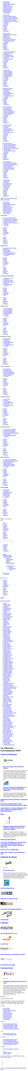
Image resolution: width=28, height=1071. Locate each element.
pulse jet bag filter (7, 730)
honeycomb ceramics (7, 714)
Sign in (8, 561)
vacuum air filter (6, 743)
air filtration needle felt (8, 666)
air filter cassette (6, 630)
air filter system (6, 605)
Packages (8, 558)
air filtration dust (6, 657)
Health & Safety (6, 5)
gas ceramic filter (7, 709)
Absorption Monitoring (8, 93)
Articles (5, 238)
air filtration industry (7, 661)
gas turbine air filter (7, 710)
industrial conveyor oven (8, 716)
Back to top (3, 996)
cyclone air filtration (7, 693)
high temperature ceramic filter (9, 712)
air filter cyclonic (6, 632)
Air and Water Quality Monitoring (10, 164)
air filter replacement (7, 648)
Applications (6, 31)
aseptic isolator (6, 677)
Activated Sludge (7, 149)
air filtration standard (7, 672)
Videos (4, 242)
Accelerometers (6, 94)
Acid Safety (5, 77)
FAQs (4, 1051)
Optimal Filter (4, 919)
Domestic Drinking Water (8, 40)
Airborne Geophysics (7, 110)
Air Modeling (6, 54)
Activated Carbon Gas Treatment (10, 18)
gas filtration (6, 621)
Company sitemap (7, 1052)
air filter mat (5, 642)
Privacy (9, 1057)
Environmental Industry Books (9, 1040)
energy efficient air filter (8, 696)
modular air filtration (7, 725)
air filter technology (7, 652)
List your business (10, 563)
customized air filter (7, 690)
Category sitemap (7, 1053)
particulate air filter (7, 626)
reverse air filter (6, 737)
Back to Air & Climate (5, 600)
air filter (5, 603)
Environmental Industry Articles (10, 1039)
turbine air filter (6, 742)
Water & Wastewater (7, 10)
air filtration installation (8, 662)
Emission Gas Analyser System (9, 898)
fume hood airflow (7, 705)
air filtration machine (7, 663)
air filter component (7, 631)
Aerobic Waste (6, 131)
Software (5, 28)
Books (4, 239)
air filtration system (7, 608)
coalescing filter (6, 615)
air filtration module (7, 664)
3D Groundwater (7, 107)
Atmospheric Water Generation (10, 34)
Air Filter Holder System (7, 888)
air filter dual (6, 635)
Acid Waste (5, 127)
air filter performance (7, 646)
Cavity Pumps (6, 187)
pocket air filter (6, 728)
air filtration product (7, 670)
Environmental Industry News (9, 1033)
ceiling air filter (6, 679)
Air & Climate (6, 1)
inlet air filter (6, 717)
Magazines (5, 240)
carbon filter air (6, 678)
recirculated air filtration (8, 733)
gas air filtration (6, 706)
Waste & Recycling (7, 9)
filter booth (5, 702)
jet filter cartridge (7, 721)
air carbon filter (6, 627)
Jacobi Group (4, 944)
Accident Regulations (8, 75)
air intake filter (6, 609)
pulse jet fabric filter (7, 731)
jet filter (5, 625)
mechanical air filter (7, 723)
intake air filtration (7, 720)
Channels (5, 199)
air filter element (6, 636)
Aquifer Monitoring (7, 114)
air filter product (6, 647)
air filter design (6, 634)
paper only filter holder (8, 727)
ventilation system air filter (9, 744)
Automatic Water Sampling (9, 167)
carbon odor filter (7, 613)
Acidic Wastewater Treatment (9, 144)
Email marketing (9, 559)
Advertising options (7, 556)
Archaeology (6, 57)
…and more (5, 23)
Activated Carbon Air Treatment (10, 17)
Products (5, 26)
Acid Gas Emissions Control (9, 16)
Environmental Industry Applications (11, 1028)
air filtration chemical (7, 654)
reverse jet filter (6, 738)
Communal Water (7, 38)
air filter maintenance (7, 640)
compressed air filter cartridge (9, 688)
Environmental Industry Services (10, 1027)
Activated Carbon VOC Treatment (10, 21)
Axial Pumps (6, 182)
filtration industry (7, 619)
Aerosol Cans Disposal (8, 132)
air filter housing (6, 637)
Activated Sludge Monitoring (9, 150)
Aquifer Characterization (8, 112)
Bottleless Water (6, 37)
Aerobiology (6, 22)
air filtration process (7, 669)
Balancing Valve (6, 184)
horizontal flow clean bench (9, 715)
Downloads (5, 243)
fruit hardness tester (7, 704)
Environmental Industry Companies (10, 1048)
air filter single (6, 650)
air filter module (6, 645)
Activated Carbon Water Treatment (10, 148)
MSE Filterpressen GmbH (8, 965)
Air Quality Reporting (8, 55)
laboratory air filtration (8, 722)
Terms (6, 1057)
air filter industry (6, 638)
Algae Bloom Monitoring (8, 165)
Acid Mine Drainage (7, 109)
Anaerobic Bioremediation (9, 111)
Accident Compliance (8, 72)
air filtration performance (8, 668)
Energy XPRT (16, 1068)
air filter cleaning (6, 604)
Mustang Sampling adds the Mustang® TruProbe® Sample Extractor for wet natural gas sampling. (14, 828)
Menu (2, 198)
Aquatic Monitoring (7, 166)
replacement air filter (7, 734)
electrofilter (5, 695)
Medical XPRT (23, 1068)
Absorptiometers (6, 92)
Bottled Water (6, 35)
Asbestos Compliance (8, 59)
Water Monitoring (7, 11)
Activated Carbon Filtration (9, 145)
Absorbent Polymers (7, 71)
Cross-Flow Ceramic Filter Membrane (11, 909)
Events (4, 237)
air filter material (6, 643)
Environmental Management (9, 4)
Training (5, 29)
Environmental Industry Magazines (10, 1041)
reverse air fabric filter (8, 736)
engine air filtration (7, 699)
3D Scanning (6, 90)
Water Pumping (6, 12)
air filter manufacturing (8, 641)
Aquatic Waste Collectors (8, 56)
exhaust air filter (6, 618)
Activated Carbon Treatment (9, 20)
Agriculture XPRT (9, 1068)
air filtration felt (6, 659)
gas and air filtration (7, 707)
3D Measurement (7, 89)
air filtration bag (6, 653)
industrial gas (6, 622)
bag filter (5, 611)
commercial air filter (7, 684)
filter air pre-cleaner (7, 701)
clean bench (5, 682)
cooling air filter (6, 689)
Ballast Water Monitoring (8, 169)
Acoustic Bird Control (8, 53)
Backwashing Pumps (7, 183)
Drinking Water (6, 2)
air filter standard (6, 651)
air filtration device (7, 656)
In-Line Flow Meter (8, 870)
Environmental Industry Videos (10, 1044)
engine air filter (6, 698)
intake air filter (6, 624)
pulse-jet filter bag (7, 732)
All (1, 520)
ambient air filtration (7, 675)
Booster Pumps (6, 186)
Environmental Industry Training (10, 1026)
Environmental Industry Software (10, 1025)
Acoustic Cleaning (7, 128)
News (4, 234)
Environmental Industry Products (10, 1023)
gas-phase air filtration (8, 711)
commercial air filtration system (10, 686)
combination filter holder (8, 683)
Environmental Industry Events (10, 1034)
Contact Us (8, 560)
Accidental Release (7, 76)
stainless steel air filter (8, 741)
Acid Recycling (6, 126)
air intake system (6, 610)
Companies (5, 25)
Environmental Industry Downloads (11, 1043)
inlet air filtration (6, 718)
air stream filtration (7, 673)
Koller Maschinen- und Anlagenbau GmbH (13, 954)
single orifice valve (7, 739)
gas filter (5, 620)
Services (5, 27)
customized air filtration (8, 691)
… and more (6, 225)
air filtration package (7, 667)
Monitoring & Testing (8, 6)
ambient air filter (6, 674)
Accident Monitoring (7, 73)
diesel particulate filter (8, 616)
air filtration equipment (8, 658)
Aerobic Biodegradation (8, 130)
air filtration (5, 606)
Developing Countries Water (9, 39)
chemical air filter (7, 680)
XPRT (2, 1069)
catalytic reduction (7, 614)
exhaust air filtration (7, 700)
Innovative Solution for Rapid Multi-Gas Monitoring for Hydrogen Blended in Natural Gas (14, 789)
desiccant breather (7, 694)
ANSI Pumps (6, 181)
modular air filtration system (9, 726)
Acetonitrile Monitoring (8, 95)
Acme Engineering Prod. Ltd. (9, 933)
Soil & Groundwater (7, 7)
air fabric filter (6, 629)
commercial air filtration (8, 685)
